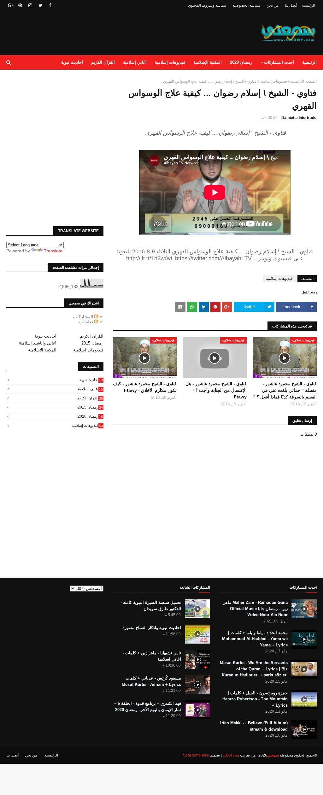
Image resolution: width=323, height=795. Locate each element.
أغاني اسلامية (90, 389)
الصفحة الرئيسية (304, 81)
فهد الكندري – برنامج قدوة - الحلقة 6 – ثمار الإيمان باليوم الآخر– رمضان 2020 (147, 706)
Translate (53, 250)
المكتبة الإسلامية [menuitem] (207, 62)
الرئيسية (308, 5)
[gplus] (10, 5)
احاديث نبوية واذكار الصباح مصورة (151, 627)
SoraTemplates (196, 755)
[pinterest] (20, 5)
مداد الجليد (231, 755)
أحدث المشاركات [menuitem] (279, 62)
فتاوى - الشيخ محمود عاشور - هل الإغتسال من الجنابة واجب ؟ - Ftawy (216, 390)
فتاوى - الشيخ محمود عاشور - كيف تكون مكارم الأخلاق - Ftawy (145, 387)
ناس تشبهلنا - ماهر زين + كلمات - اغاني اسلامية (152, 656)
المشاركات (83, 316)
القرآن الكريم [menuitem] (103, 62)
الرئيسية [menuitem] (309, 62)
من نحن (273, 5)
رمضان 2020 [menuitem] (241, 62)
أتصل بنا (291, 5)
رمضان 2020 (90, 416)
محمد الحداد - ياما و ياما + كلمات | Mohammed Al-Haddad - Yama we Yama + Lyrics (255, 638)
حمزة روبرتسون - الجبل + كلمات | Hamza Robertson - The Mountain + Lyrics (255, 699)
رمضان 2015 (92, 343)
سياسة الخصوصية (246, 5)
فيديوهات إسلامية (273, 81)
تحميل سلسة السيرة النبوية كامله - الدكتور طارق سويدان (150, 605)
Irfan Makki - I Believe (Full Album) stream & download (254, 726)
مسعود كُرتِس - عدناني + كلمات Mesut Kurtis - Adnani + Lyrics (151, 681)
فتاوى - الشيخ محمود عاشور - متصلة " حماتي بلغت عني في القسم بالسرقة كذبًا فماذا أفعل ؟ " (285, 390)
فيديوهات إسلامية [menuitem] (170, 62)
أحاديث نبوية (45, 336)
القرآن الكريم (91, 336)
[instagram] (30, 5)
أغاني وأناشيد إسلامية (37, 343)
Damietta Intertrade (298, 117)
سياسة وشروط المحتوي (207, 5)
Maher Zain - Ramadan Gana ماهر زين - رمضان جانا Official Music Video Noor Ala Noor (255, 608)
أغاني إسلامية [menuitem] (135, 62)
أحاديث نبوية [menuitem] (72, 62)
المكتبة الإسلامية (42, 350)
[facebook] (50, 5)
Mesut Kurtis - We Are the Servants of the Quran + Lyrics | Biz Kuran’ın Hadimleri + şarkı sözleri (254, 668)
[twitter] (40, 5)
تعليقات (86, 321)
